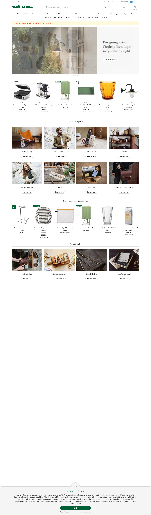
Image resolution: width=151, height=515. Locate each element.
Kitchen (124, 152)
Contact (14, 2)
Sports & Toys (91, 152)
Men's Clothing (59, 152)
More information (85, 512)
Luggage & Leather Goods (124, 187)
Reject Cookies (64, 512)
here (87, 501)
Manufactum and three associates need (31, 495)
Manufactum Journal (124, 274)
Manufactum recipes (59, 274)
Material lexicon (91, 274)
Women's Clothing (27, 187)
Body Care (91, 187)
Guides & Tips (27, 274)
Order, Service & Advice (116, 2)
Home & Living (27, 152)
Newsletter (21, 2)
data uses (80, 495)
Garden (59, 187)
